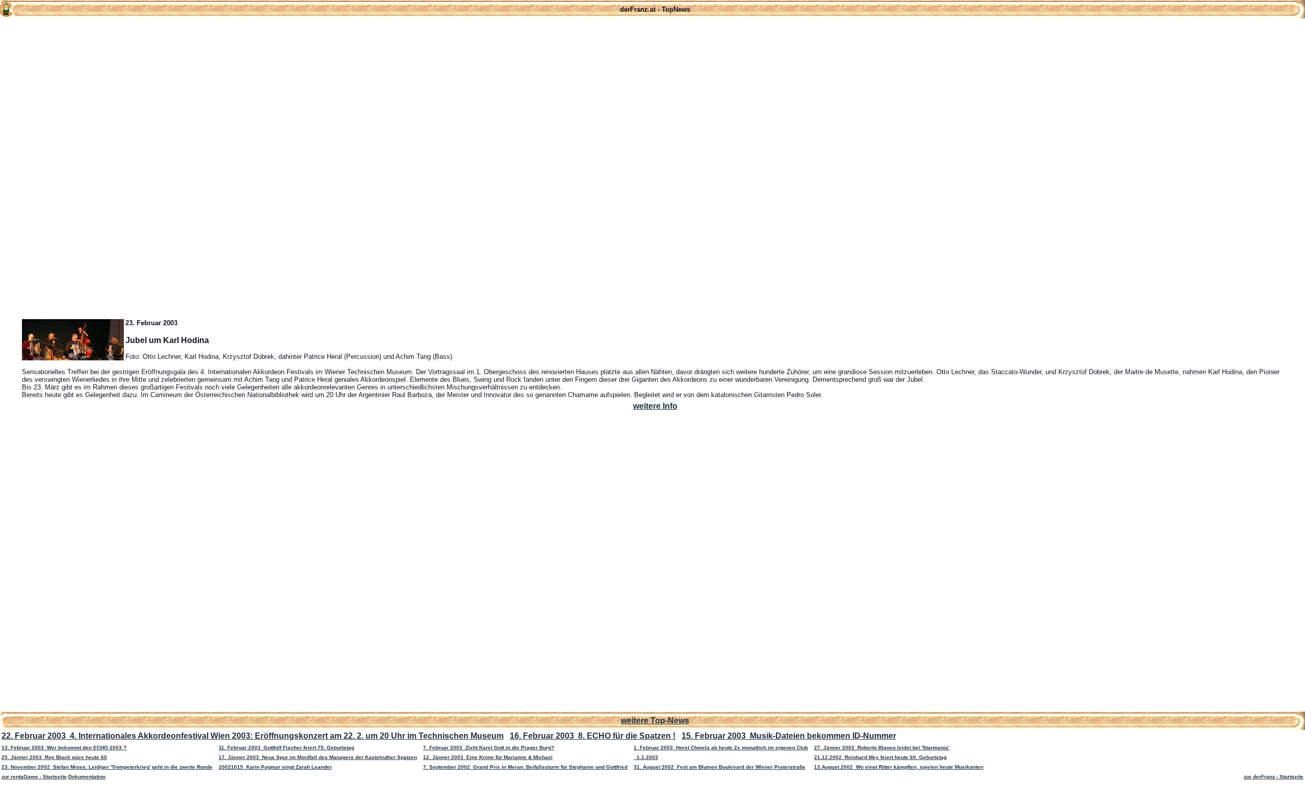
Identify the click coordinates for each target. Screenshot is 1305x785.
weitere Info (655, 406)
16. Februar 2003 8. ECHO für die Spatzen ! (592, 735)
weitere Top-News (655, 720)
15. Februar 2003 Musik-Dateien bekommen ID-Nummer (789, 735)
